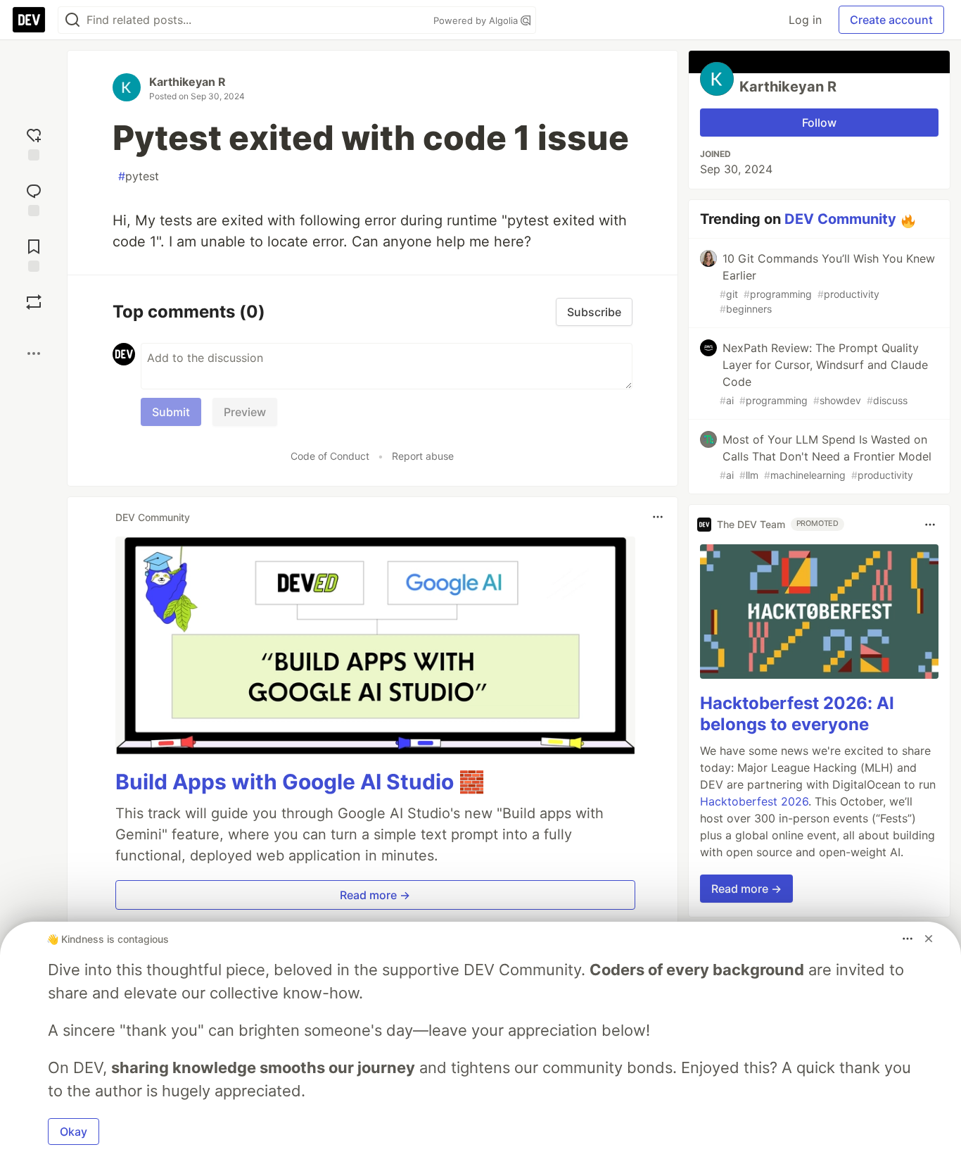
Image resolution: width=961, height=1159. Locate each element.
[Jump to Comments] (33, 198)
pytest (138, 176)
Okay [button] (73, 1131)
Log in (805, 20)
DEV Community (840, 219)
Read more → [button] (375, 895)
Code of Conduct (330, 456)
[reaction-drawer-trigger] (33, 142)
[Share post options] (34, 353)
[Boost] (33, 302)
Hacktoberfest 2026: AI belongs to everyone (797, 713)
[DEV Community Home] (28, 20)
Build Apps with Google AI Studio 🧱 (300, 781)
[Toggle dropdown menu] (658, 517)
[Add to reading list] (33, 254)
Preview (245, 412)
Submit (171, 412)
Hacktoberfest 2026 (754, 801)
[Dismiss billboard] (928, 938)
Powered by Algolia (477, 20)
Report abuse (423, 456)
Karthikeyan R (187, 82)
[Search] (72, 20)
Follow (819, 122)
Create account (891, 20)
